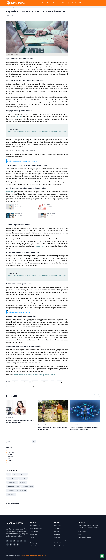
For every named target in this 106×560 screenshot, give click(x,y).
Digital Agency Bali (12, 478)
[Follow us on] (7, 541)
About (43, 3)
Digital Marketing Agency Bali (38, 555)
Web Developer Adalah (13, 486)
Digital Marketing (12, 386)
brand (19, 117)
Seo (53, 382)
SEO (9, 458)
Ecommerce (35, 382)
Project (69, 3)
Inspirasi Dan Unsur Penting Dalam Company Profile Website (35, 386)
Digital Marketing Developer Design (17, 490)
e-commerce (40, 246)
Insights (80, 3)
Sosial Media (25, 382)
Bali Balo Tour (18, 207)
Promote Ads (56, 3)
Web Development (35, 525)
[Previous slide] (94, 395)
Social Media (11, 452)
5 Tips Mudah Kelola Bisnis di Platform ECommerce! (22, 161)
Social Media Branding (36, 528)
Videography (33, 545)
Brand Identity (34, 531)
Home (38, 3)
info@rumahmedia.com (85, 534)
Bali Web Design (24, 555)
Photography (33, 543)
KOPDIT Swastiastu (52, 207)
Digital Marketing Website (19, 474)
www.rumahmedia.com (85, 537)
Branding (9, 192)
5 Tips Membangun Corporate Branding (18, 312)
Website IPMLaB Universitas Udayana (24, 215)
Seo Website (11, 494)
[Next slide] (98, 395)
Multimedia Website (27, 486)
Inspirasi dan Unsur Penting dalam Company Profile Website (34, 375)
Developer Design (12, 482)
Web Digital (23, 478)
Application (33, 537)
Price (63, 3)
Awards (74, 3)
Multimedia (15, 382)
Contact (86, 3)
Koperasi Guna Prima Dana (53, 215)
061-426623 (82, 532)
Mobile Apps (33, 534)
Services (49, 3)
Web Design (45, 382)
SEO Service (33, 540)
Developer (22, 482)
